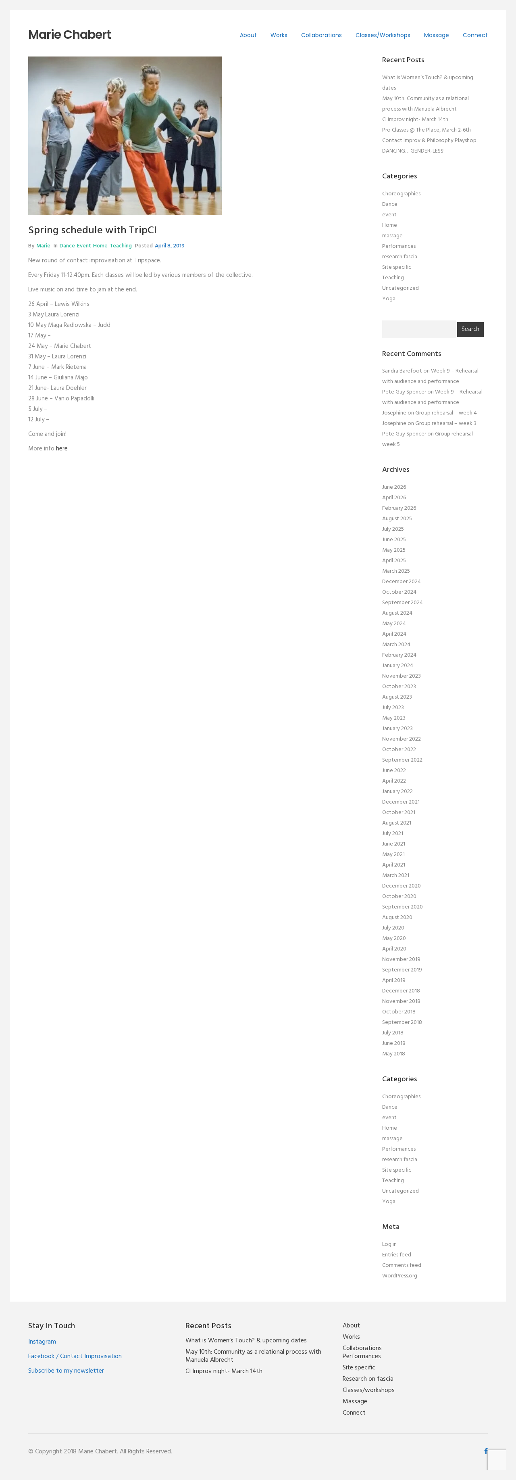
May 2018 (393, 1054)
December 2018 (401, 991)
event (84, 246)
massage (392, 236)
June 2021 (393, 844)
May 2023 (394, 718)
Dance (67, 246)
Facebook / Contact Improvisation (75, 1356)
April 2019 (394, 980)
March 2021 (395, 875)
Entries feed (396, 1255)
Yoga (388, 299)
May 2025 (394, 550)
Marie (43, 246)
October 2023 (399, 686)
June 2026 (394, 487)
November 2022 (401, 739)
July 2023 (393, 707)
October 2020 (399, 896)
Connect (475, 35)
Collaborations (321, 35)
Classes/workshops (383, 35)
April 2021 (393, 865)
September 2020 (402, 907)
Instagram (42, 1342)
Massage (436, 35)
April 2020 (394, 949)
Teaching (121, 246)
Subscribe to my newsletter (66, 1371)
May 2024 (394, 623)
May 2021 (393, 854)
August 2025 (397, 518)
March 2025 (396, 571)
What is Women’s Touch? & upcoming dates (246, 1341)
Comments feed (401, 1265)
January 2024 (397, 665)
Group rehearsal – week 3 (445, 423)
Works (278, 35)
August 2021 (396, 823)
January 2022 (397, 791)
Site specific (396, 267)
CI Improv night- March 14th (415, 119)
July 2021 (392, 833)
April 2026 (394, 497)
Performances (399, 246)
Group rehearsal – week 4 (446, 413)
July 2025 (393, 529)
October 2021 (398, 812)
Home (100, 246)
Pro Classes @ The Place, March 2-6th (426, 130)
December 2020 (401, 886)
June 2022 (394, 770)
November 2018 (401, 1001)
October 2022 (399, 749)
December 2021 (401, 802)
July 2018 (393, 1033)
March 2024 (396, 644)
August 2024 (397, 613)
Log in (389, 1244)
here (62, 449)
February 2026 (399, 508)
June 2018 (394, 1043)
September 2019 (402, 970)
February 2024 (399, 655)
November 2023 (401, 676)
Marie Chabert (69, 35)
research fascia (399, 257)
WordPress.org (399, 1276)
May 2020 (394, 938)
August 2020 (397, 917)
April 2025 (394, 560)
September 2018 (402, 1022)
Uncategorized (400, 288)
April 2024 (394, 634)
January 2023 (397, 728)
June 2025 (394, 539)
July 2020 (393, 928)
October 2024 (399, 592)
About (248, 35)
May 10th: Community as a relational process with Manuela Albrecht (253, 1356)
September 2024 (402, 602)
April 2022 (394, 781)
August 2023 (397, 697)
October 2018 (399, 1012)
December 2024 (401, 581)
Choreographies (401, 194)
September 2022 (402, 760)
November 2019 (401, 959)
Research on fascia (368, 1379)
